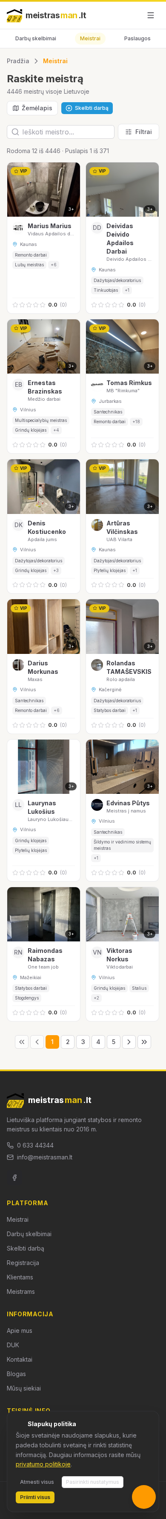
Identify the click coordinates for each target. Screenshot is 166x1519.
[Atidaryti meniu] (150, 15)
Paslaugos (137, 38)
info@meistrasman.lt (44, 1157)
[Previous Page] (37, 1042)
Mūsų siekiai (24, 1388)
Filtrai (143, 131)
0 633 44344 (35, 1145)
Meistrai (90, 38)
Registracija (23, 1262)
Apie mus (19, 1330)
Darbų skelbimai (35, 38)
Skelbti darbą (25, 1248)
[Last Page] (144, 1042)
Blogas (16, 1373)
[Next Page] (129, 1042)
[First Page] (22, 1042)
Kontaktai (19, 1359)
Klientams (20, 1277)
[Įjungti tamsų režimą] (131, 15)
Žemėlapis (37, 108)
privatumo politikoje (43, 1464)
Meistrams (21, 1291)
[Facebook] (14, 1177)
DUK (13, 1345)
